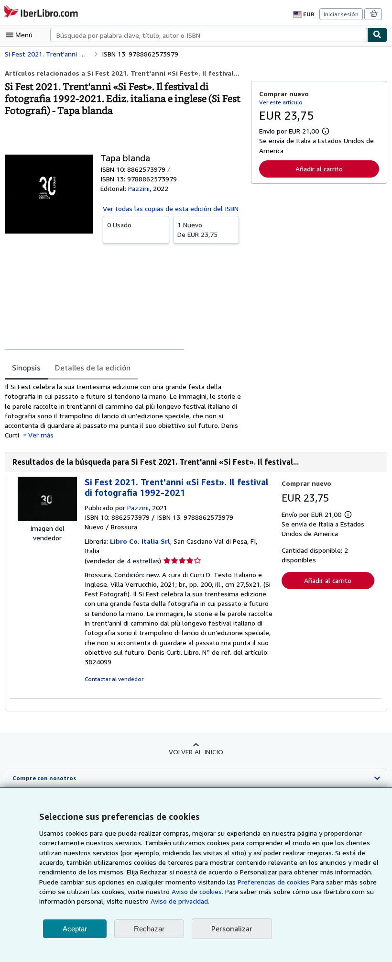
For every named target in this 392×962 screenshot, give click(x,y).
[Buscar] (377, 35)
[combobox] (208, 35)
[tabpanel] (124, 411)
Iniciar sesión (341, 14)
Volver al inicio (196, 752)
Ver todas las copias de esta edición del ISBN (171, 208)
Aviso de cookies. (197, 891)
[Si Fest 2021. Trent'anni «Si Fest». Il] (47, 519)
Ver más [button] (41, 435)
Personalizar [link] (231, 928)
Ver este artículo (281, 102)
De (197, 229)
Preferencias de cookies (273, 882)
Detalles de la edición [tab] (93, 367)
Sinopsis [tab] (26, 367)
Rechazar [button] (149, 929)
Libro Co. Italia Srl (140, 541)
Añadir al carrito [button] (319, 169)
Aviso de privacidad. (180, 901)
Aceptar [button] (75, 929)
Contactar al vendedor (114, 678)
